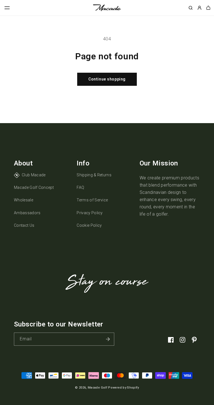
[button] (7, 8)
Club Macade (34, 175)
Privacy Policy (90, 213)
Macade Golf (97, 387)
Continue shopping (107, 79)
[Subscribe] (108, 339)
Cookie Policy (89, 225)
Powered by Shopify (123, 387)
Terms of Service (92, 200)
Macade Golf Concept (34, 187)
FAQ (80, 187)
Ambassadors (27, 213)
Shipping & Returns (94, 175)
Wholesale (23, 200)
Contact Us (24, 225)
